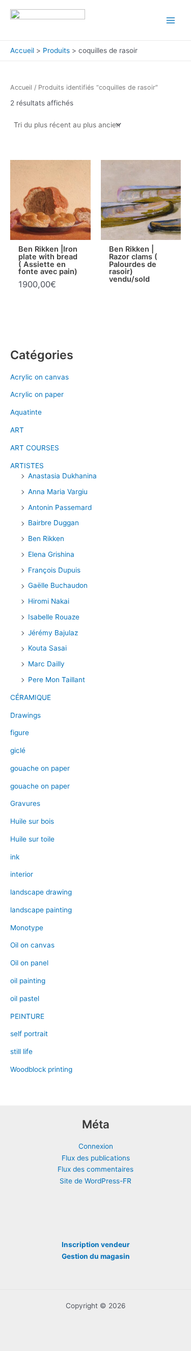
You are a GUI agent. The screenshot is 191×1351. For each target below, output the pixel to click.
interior (21, 874)
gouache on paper (40, 768)
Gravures (25, 803)
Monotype (26, 928)
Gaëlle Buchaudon (58, 585)
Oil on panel (29, 963)
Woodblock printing (41, 1069)
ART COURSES (34, 448)
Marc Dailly (46, 664)
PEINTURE (27, 1016)
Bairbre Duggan (53, 523)
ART (17, 430)
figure (19, 732)
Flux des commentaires (95, 1169)
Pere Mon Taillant (56, 680)
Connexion (95, 1146)
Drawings (25, 715)
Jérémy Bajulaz (53, 633)
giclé (17, 750)
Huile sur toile (32, 839)
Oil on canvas (32, 945)
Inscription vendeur (96, 1244)
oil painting (27, 981)
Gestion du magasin (96, 1256)
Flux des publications (96, 1158)
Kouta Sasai (47, 648)
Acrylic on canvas (39, 377)
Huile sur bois (32, 821)
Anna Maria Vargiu (58, 492)
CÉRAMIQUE (30, 697)
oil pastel (24, 998)
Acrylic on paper (37, 394)
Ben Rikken (46, 538)
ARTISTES (27, 466)
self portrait (29, 1034)
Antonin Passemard (60, 507)
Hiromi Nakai (48, 601)
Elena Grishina (51, 554)
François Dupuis (54, 570)
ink (14, 857)
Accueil (21, 87)
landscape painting (41, 910)
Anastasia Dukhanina (62, 476)
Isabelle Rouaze (53, 617)
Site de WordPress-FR (95, 1181)
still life (21, 1051)
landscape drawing (41, 892)
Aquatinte (26, 412)
